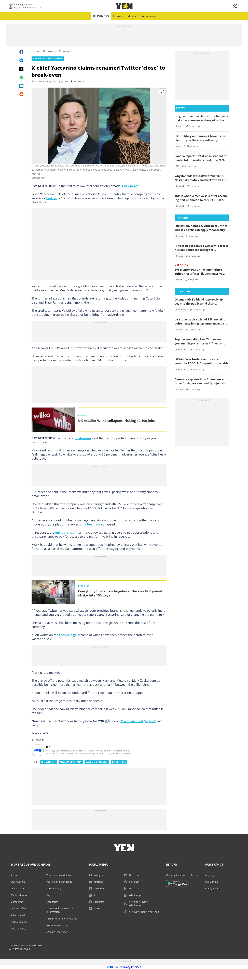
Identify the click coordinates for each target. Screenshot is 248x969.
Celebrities (181, 309)
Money (117, 16)
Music (179, 279)
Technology (148, 16)
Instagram (83, 438)
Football (180, 186)
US (177, 166)
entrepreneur (65, 532)
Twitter (51, 198)
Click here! (129, 186)
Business (101, 16)
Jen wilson (48, 761)
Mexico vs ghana (70, 761)
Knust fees (119, 761)
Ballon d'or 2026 (97, 761)
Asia (178, 146)
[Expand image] (162, 91)
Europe (179, 126)
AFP (66, 81)
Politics (179, 255)
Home (35, 51)
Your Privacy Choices (128, 967)
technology (67, 635)
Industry (131, 16)
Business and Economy (56, 51)
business (93, 524)
